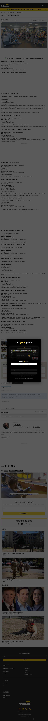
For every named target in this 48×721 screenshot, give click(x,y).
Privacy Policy (30, 378)
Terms (26, 378)
